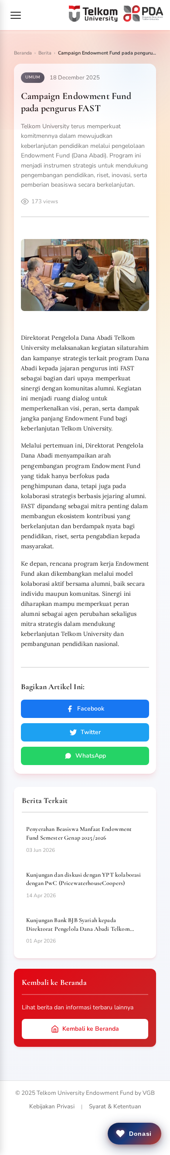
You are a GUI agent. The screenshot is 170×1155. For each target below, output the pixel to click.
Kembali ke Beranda (90, 1029)
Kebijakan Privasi (52, 1106)
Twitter (91, 732)
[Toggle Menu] (15, 15)
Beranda (23, 53)
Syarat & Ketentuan (115, 1106)
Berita (44, 53)
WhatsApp (90, 756)
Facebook (90, 708)
